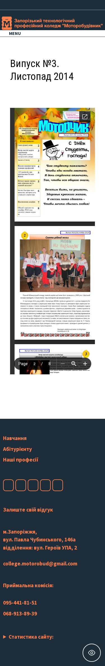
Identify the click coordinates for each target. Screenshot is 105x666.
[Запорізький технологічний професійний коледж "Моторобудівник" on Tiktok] (45, 485)
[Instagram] (83, 4)
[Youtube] (76, 4)
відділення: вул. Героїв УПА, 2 (40, 547)
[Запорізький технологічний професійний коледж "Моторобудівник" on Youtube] (33, 485)
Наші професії (20, 459)
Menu (15, 33)
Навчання (15, 438)
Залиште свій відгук (28, 509)
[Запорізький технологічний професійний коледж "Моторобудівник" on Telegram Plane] (57, 485)
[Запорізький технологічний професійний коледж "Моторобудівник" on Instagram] (20, 485)
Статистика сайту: (31, 636)
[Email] (96, 4)
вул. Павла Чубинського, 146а (39, 539)
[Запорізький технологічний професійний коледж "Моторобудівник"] (52, 22)
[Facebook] (69, 4)
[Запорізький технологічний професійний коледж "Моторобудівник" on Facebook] (8, 485)
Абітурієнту (17, 449)
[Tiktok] (90, 4)
